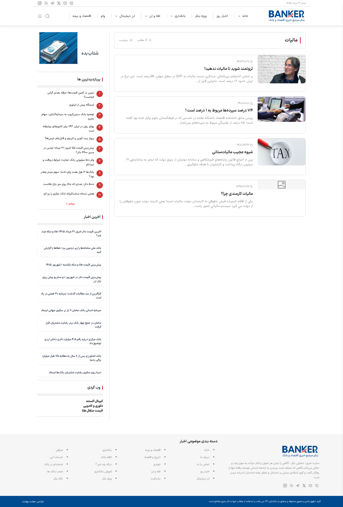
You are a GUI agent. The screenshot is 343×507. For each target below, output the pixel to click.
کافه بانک (106, 457)
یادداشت (155, 479)
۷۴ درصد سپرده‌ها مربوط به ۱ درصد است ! (219, 111)
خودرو (157, 464)
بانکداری (180, 16)
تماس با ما (203, 464)
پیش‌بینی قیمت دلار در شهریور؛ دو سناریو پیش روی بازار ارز (71, 279)
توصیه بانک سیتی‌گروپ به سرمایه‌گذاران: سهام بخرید (67, 116)
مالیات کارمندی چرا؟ (237, 194)
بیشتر (71, 204)
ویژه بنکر (201, 16)
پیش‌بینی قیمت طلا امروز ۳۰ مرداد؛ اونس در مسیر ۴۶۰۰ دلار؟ (68, 150)
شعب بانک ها (55, 471)
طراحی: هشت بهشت (33, 502)
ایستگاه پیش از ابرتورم (81, 105)
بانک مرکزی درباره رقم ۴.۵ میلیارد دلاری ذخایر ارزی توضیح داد (72, 341)
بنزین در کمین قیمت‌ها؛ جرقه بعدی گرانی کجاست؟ (70, 95)
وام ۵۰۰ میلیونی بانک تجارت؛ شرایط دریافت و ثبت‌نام (68, 162)
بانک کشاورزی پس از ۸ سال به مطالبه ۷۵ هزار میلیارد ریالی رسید (71, 358)
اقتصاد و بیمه (82, 16)
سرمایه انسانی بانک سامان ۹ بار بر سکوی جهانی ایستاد (71, 310)
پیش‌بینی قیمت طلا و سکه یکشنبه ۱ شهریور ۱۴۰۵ (73, 265)
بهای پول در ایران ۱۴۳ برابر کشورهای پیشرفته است (68, 128)
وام (103, 16)
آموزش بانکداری (103, 471)
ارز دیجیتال (127, 16)
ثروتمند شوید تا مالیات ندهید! (228, 69)
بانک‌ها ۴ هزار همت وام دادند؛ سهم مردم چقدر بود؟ (67, 174)
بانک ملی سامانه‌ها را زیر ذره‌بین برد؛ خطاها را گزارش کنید (72, 250)
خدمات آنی (56, 457)
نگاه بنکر (58, 479)
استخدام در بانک (53, 464)
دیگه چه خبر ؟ (103, 464)
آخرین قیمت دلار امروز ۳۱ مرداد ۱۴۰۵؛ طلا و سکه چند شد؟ (71, 234)
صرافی (59, 450)
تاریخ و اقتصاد (152, 457)
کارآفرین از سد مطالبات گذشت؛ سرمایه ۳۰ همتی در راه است (71, 296)
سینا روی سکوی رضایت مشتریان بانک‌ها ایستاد (75, 372)
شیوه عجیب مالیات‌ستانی (232, 152)
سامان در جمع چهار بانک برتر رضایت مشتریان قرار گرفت (73, 325)
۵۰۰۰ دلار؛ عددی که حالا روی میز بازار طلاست (68, 184)
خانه (245, 16)
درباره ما (204, 457)
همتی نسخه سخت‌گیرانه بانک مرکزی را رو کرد (68, 194)
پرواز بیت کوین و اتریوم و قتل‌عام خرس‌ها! (69, 138)
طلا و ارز (154, 16)
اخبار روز (222, 16)
